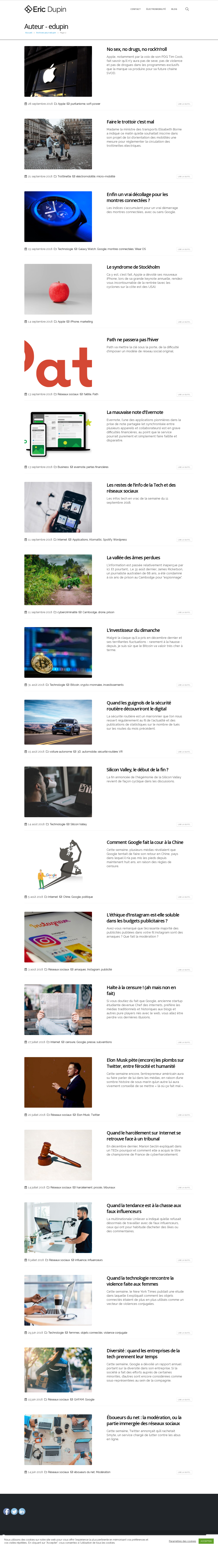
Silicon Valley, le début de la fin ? (137, 769)
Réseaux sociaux (68, 394)
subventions (104, 1042)
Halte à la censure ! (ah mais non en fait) (141, 990)
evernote (79, 467)
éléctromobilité (85, 176)
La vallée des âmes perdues (133, 557)
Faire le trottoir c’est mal (130, 122)
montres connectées (121, 249)
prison (110, 612)
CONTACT (135, 9)
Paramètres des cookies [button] (182, 1541)
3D (79, 751)
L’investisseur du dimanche (133, 630)
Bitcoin (74, 684)
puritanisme (78, 103)
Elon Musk (83, 1114)
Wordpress (120, 539)
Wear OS (140, 249)
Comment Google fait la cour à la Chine (145, 842)
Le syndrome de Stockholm (133, 267)
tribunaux (109, 1187)
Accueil (28, 32)
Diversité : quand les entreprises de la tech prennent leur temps (143, 1353)
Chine (66, 896)
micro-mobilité (106, 176)
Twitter (95, 1114)
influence (81, 1260)
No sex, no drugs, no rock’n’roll (137, 49)
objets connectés (92, 1332)
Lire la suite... (184, 104)
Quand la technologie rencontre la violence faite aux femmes (140, 1281)
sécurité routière (108, 751)
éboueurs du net (84, 1472)
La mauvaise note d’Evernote (135, 412)
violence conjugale (115, 1332)
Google (101, 249)
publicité (106, 969)
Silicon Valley (79, 824)
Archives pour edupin (46, 32)
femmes (74, 1332)
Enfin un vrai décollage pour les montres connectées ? (137, 197)
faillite (87, 394)
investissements (113, 684)
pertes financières (97, 467)
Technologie (65, 249)
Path (95, 394)
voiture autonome (61, 751)
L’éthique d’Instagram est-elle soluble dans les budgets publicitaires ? (143, 918)
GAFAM (79, 1399)
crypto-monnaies (91, 684)
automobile (89, 751)
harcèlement (84, 1187)
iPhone (75, 321)
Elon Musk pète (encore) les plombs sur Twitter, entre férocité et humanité (145, 1063)
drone (101, 612)
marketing (86, 321)
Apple (61, 103)
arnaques (80, 969)
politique (87, 896)
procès (98, 1187)
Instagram (93, 969)
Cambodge (90, 612)
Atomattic (95, 539)
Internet (62, 539)
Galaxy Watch (87, 249)
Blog (174, 9)
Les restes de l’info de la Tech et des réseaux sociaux (141, 488)
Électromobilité (156, 9)
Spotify (107, 539)
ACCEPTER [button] (206, 1541)
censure (70, 1042)
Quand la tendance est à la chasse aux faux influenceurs (144, 1208)
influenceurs (95, 1260)
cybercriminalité (67, 612)
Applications (80, 539)
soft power (93, 103)
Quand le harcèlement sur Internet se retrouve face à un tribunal (144, 1136)
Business (63, 467)
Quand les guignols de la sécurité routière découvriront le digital (139, 706)
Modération (103, 1472)
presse (91, 1042)
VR (121, 751)
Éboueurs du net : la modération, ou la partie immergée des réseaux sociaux (144, 1420)
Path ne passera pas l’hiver (133, 339)
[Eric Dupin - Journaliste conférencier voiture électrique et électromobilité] (45, 9)
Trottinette (64, 176)
